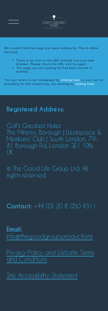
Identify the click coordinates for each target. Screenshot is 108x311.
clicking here (70, 80)
